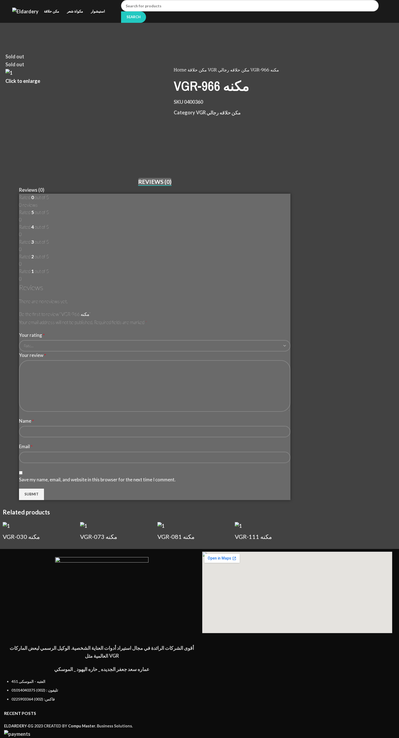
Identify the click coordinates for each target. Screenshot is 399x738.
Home (181, 70)
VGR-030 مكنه (21, 536)
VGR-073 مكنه (98, 536)
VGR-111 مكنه (253, 536)
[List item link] (102, 693)
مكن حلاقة (198, 70)
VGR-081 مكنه (176, 536)
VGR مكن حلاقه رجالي (229, 70)
